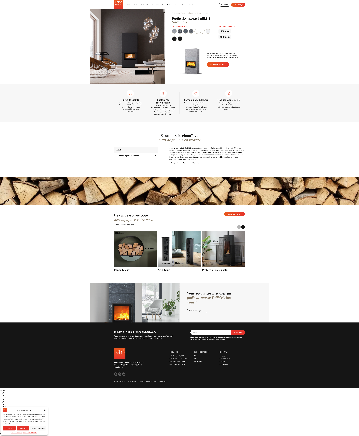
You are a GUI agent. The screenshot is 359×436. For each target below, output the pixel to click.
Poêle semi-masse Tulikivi (177, 361)
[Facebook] (115, 374)
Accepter (9, 428)
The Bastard (198, 361)
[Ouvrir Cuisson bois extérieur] (158, 5)
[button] (45, 410)
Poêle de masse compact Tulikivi (179, 359)
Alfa (195, 359)
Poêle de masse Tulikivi (178, 13)
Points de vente (225, 359)
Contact (222, 361)
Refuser (23, 428)
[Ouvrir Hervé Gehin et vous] (177, 5)
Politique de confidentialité (30, 432)
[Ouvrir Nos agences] (192, 5)
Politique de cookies (16, 432)
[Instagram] (119, 374)
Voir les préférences (38, 428)
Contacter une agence (216, 64)
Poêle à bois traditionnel (177, 364)
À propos (223, 356)
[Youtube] (123, 374)
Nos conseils (224, 364)
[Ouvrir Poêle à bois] (137, 5)
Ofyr (195, 356)
